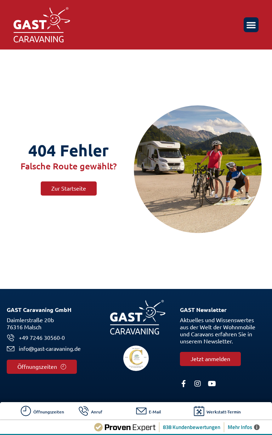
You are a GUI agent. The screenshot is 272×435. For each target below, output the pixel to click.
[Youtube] (212, 384)
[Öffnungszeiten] (26, 411)
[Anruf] (83, 411)
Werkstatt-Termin (223, 412)
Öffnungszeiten (48, 412)
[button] (251, 24)
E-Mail (155, 412)
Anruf (96, 412)
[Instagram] (198, 384)
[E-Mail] (141, 411)
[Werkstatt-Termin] (199, 411)
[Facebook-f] (183, 384)
